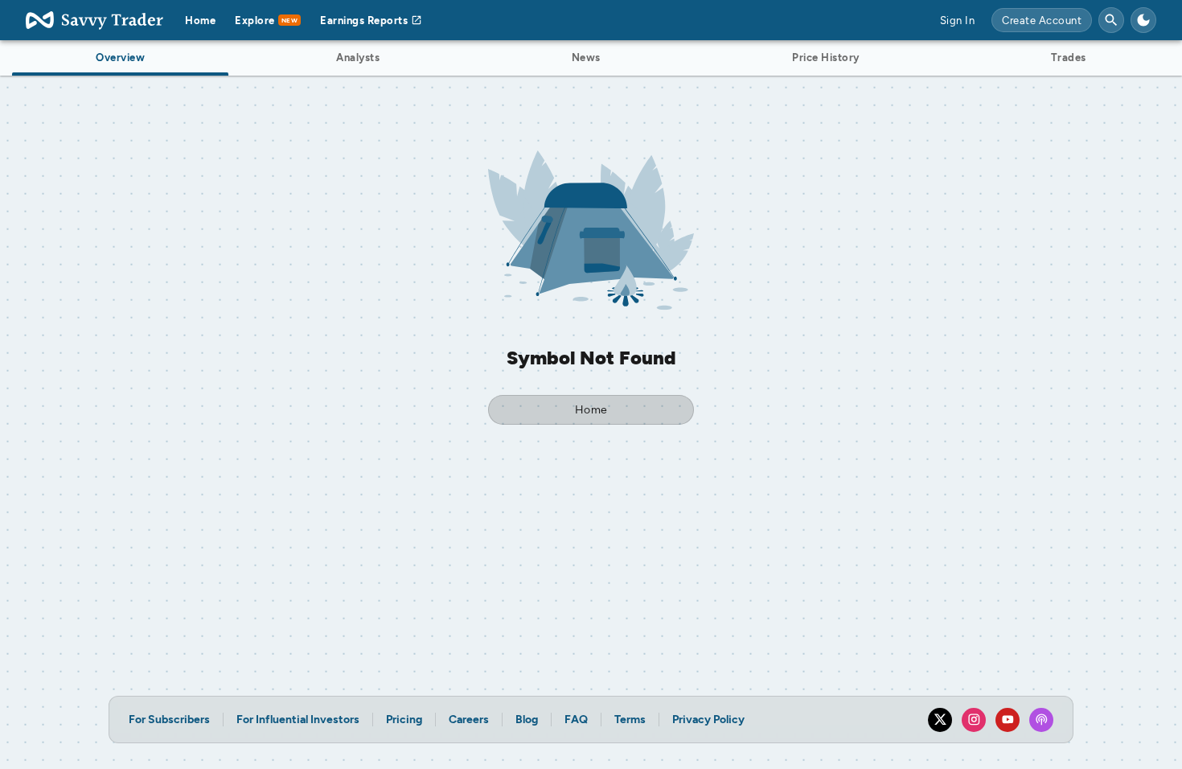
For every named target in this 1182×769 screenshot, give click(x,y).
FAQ (576, 719)
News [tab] (586, 57)
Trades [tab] (1068, 57)
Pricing (404, 719)
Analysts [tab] (358, 57)
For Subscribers (169, 719)
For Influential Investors (297, 719)
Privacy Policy (708, 719)
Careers (469, 719)
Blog (526, 719)
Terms (630, 719)
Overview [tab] (120, 57)
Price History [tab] (826, 57)
